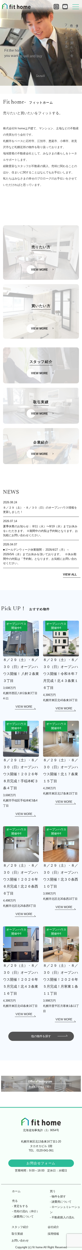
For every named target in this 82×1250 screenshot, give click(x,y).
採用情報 (53, 1233)
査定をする (21, 1206)
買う (53, 1191)
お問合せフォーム (41, 1163)
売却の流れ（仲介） (26, 1211)
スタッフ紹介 (20, 1227)
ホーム (16, 1191)
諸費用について (24, 1216)
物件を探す (59, 1196)
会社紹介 (53, 1227)
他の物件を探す (41, 1036)
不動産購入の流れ (63, 1217)
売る (15, 1200)
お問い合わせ (20, 1240)
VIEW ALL (70, 574)
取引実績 (17, 1233)
